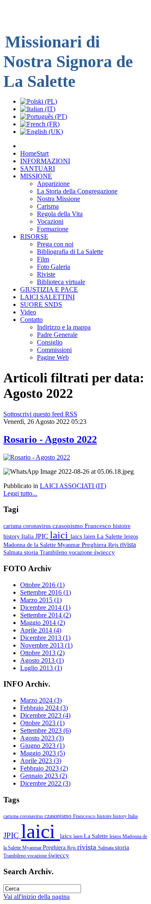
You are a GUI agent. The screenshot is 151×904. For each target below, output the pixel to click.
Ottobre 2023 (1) (42, 722)
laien (90, 536)
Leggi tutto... (20, 493)
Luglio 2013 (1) (41, 667)
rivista (128, 544)
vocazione (81, 552)
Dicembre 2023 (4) (45, 715)
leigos (131, 536)
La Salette (110, 536)
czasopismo (68, 526)
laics (77, 536)
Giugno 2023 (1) (42, 745)
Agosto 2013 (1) (42, 660)
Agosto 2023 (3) (42, 738)
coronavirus (37, 526)
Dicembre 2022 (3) (45, 783)
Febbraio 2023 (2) (44, 768)
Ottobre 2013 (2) (42, 652)
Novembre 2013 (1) (46, 645)
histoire (121, 526)
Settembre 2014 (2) (45, 615)
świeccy (104, 552)
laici (60, 535)
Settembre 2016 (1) (45, 592)
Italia (28, 536)
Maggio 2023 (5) (42, 753)
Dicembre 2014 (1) (45, 607)
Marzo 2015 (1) (41, 600)
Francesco (99, 526)
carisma (13, 526)
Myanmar (69, 544)
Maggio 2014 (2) (42, 622)
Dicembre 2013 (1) (45, 637)
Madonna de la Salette (30, 544)
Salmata (13, 552)
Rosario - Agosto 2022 (50, 439)
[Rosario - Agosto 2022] (36, 457)
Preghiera (95, 544)
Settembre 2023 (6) (45, 730)
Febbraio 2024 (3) (44, 707)
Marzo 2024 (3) (41, 700)
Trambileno (54, 552)
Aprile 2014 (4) (40, 630)
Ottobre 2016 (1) (42, 584)
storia (32, 552)
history (12, 536)
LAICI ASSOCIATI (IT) (73, 485)
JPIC (42, 536)
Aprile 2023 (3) (40, 760)
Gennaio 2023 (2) (43, 775)
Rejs (114, 544)
